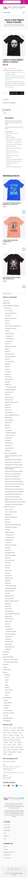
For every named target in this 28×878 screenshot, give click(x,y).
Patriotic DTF (8, 410)
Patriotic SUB (8, 608)
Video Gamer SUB (9, 647)
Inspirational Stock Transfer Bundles (14, 484)
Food (22, 737)
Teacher (21, 749)
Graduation (17, 740)
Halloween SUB (9, 578)
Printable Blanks (7, 697)
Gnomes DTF (8, 377)
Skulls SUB (7, 624)
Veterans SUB (8, 644)
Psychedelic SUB (9, 611)
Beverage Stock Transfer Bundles (13, 464)
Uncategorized (7, 720)
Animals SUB (8, 514)
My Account (7, 825)
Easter (4, 737)
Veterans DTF (8, 445)
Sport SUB (7, 626)
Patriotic (19, 744)
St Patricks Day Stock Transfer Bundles (15, 502)
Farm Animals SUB (9, 560)
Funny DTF (7, 374)
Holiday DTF (8, 384)
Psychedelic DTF (9, 412)
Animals (6, 715)
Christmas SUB (9, 540)
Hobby (6, 685)
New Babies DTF (10, 338)
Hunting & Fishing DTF (10, 389)
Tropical (5, 752)
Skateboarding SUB (11, 631)
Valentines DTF (9, 443)
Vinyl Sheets (7, 674)
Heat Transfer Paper (8, 657)
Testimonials (7, 855)
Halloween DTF (9, 379)
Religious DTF (8, 417)
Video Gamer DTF (9, 448)
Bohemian (15, 732)
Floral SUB (7, 565)
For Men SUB (8, 570)
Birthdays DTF (9, 336)
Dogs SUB (7, 547)
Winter (4, 754)
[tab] (14, 110)
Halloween (5, 742)
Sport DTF (7, 427)
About (5, 846)
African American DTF (10, 313)
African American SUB (10, 512)
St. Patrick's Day (18, 747)
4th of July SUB (9, 509)
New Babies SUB (10, 537)
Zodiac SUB (8, 649)
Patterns (5, 672)
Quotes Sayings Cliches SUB (12, 613)
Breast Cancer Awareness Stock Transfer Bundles (13, 468)
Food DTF (7, 369)
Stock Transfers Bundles (10, 453)
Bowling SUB (9, 629)
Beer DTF (7, 321)
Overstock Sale (7, 669)
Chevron (5, 735)
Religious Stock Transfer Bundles (13, 499)
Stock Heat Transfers (16, 24)
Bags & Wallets (8, 703)
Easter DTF (7, 351)
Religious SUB (8, 616)
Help (21, 93)
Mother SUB (8, 606)
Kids (15, 742)
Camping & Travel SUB (11, 527)
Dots (22, 735)
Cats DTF (7, 331)
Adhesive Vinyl (6, 303)
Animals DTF (8, 316)
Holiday (7, 687)
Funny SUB (7, 573)
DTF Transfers (12, 102)
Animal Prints (6, 730)
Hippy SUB (7, 580)
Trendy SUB (8, 639)
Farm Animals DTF (9, 361)
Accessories (6, 300)
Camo (20, 732)
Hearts (11, 742)
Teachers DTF (8, 438)
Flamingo (13, 737)
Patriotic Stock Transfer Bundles (13, 494)
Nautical (9, 744)
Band (4, 732)
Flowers (18, 737)
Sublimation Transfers (9, 507)
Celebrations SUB (9, 532)
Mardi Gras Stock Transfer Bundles (14, 489)
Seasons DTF (8, 422)
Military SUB (8, 603)
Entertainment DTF (10, 354)
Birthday (9, 732)
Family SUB (7, 557)
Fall (8, 737)
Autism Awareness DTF (11, 318)
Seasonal (7, 692)
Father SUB (8, 563)
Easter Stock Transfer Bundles (13, 474)
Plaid (4, 747)
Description (7, 110)
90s (10, 727)
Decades (17, 735)
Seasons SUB (8, 621)
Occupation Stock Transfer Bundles (14, 491)
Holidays (6, 708)
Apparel (6, 700)
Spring (12, 747)
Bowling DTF (9, 430)
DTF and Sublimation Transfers (11, 305)
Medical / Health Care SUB (12, 601)
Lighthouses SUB (9, 596)
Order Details (7, 827)
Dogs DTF (7, 349)
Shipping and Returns (9, 852)
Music (4, 744)
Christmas (11, 735)
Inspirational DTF (9, 392)
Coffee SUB (8, 542)
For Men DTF (8, 371)
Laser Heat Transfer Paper (11, 662)
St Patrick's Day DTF (11, 387)
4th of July (5, 727)
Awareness (13, 730)
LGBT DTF (7, 394)
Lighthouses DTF (9, 397)
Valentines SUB (9, 641)
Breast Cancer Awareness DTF (13, 326)
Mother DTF (8, 407)
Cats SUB (7, 530)
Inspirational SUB (9, 591)
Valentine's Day (12, 752)
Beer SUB (7, 519)
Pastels (14, 744)
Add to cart (14, 93)
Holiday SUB (8, 583)
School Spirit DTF (9, 420)
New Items (5, 664)
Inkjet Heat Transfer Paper (11, 659)
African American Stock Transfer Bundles (13, 456)
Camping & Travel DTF (11, 328)
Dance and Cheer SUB (10, 545)
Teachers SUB (8, 636)
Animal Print (20, 727)
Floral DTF (7, 366)
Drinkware (6, 705)
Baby (22, 730)
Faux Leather (6, 652)
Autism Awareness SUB (11, 517)
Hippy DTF (7, 382)
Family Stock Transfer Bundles (13, 479)
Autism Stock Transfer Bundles (13, 462)
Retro (8, 747)
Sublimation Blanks (8, 718)
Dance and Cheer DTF (10, 346)
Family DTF (7, 359)
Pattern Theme (9, 690)
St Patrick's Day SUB (11, 586)
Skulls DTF (7, 425)
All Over (7, 677)
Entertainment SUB (10, 552)
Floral (6, 682)
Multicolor (20, 742)
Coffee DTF (8, 344)
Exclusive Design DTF (10, 356)
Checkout (6, 836)
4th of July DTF (9, 310)
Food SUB (7, 568)
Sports (6, 695)
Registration (7, 830)
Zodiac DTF (8, 450)
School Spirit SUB (9, 619)
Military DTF (8, 405)
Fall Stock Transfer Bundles (12, 476)
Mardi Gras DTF (9, 400)
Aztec (18, 730)
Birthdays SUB (9, 535)
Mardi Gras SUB (9, 598)
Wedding (19, 752)
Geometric (11, 740)
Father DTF (7, 364)
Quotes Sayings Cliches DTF (12, 415)
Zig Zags (10, 754)
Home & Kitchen (8, 710)
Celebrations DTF (9, 333)
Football (5, 740)
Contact (6, 849)
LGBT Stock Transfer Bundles (12, 486)
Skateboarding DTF (11, 433)
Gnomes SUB (8, 575)
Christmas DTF (8, 341)
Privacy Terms (7, 857)
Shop (9, 24)
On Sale (5, 667)
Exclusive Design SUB (10, 555)
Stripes (8, 749)
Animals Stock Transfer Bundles (13, 459)
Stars (4, 749)
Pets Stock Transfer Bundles (12, 496)
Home (5, 24)
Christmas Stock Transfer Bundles (14, 471)
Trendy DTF (8, 440)
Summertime (15, 749)
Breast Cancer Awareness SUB (13, 524)
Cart (5, 833)
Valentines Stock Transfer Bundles (14, 504)
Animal (7, 680)
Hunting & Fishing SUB (10, 588)
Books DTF (7, 323)
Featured (5, 654)
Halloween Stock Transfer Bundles (14, 481)
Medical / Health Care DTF (12, 402)
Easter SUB (7, 550)
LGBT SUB (7, 593)
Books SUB (7, 522)
